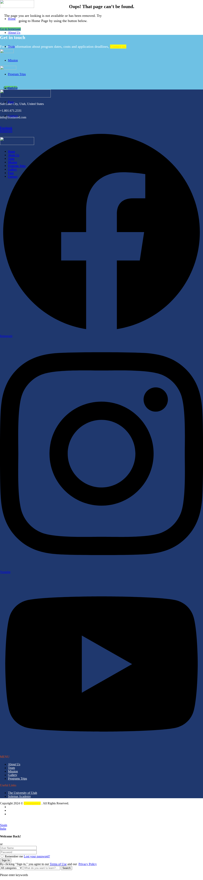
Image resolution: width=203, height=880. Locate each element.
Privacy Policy (88, 864)
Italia (3, 828)
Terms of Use (58, 864)
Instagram (6, 131)
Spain (3, 825)
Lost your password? (37, 856)
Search (66, 868)
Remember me (13, 856)
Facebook (6, 127)
